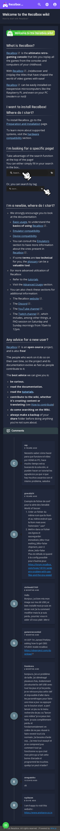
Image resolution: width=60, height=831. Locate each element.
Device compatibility (25, 236)
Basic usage (20, 222)
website (34, 298)
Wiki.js (53, 828)
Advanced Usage (33, 284)
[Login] (55, 4)
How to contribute (42, 404)
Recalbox (11, 53)
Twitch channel (27, 314)
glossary (33, 261)
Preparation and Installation (23, 124)
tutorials (33, 279)
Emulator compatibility (26, 231)
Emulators (43, 241)
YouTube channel (28, 309)
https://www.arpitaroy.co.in (38, 812)
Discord (22, 303)
